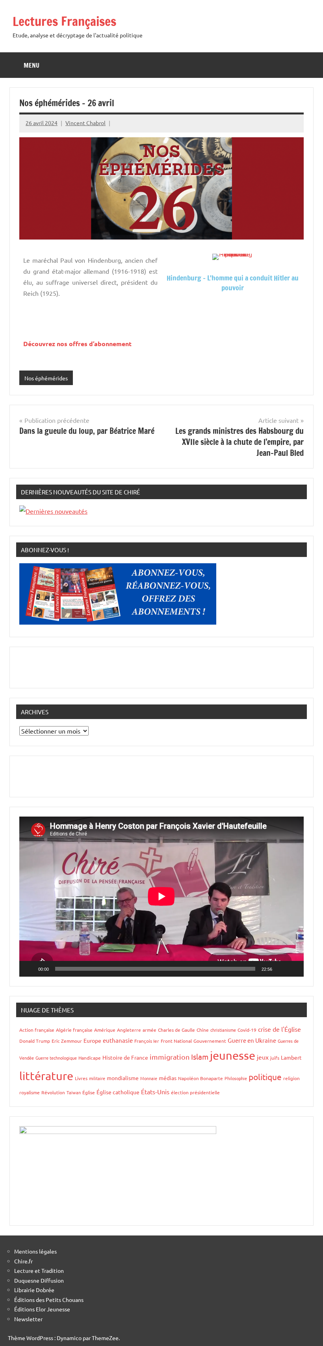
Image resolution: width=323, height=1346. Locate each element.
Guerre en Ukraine (252, 1040)
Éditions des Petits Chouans (49, 1299)
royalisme (29, 1092)
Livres (81, 1078)
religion (291, 1078)
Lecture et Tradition (39, 1270)
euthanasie (118, 1040)
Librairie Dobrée (34, 1289)
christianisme (223, 1030)
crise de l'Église (279, 1029)
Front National (176, 1041)
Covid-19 (247, 1030)
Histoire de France (125, 1057)
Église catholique (118, 1091)
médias (167, 1077)
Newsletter (28, 1318)
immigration (169, 1057)
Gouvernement (209, 1041)
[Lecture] (29, 969)
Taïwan (74, 1092)
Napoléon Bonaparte (200, 1078)
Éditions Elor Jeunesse (42, 1309)
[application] (161, 896)
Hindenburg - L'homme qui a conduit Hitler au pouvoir (233, 283)
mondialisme (123, 1077)
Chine (203, 1030)
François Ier (146, 1041)
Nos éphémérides (46, 378)
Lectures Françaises (64, 21)
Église (88, 1092)
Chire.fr (23, 1261)
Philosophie (236, 1078)
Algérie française (74, 1030)
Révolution (53, 1092)
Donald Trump (34, 1041)
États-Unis (155, 1091)
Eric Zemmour (67, 1041)
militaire (97, 1078)
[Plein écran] (293, 969)
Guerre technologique (56, 1058)
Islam (199, 1056)
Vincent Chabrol (85, 122)
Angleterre (129, 1030)
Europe (92, 1040)
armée (149, 1030)
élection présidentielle (195, 1092)
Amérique (104, 1030)
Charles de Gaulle (176, 1030)
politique (265, 1076)
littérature (46, 1075)
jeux (263, 1057)
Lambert (291, 1057)
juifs (274, 1058)
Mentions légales (35, 1251)
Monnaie (148, 1078)
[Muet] (281, 969)
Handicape (89, 1058)
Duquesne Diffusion (39, 1280)
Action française (36, 1030)
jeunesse (232, 1055)
